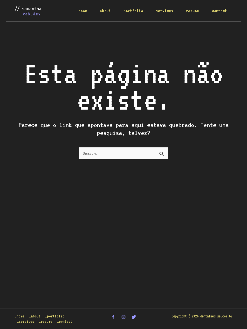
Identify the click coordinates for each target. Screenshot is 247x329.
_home (81, 10)
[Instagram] (123, 317)
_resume (191, 10)
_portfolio (132, 10)
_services (163, 10)
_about (104, 10)
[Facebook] (113, 317)
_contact (218, 10)
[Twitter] (134, 317)
